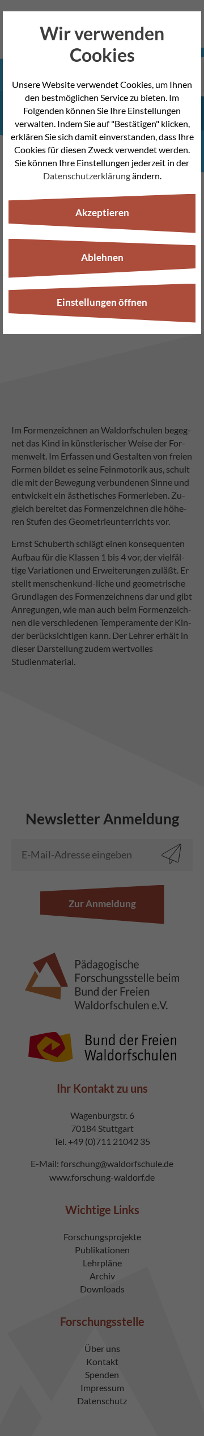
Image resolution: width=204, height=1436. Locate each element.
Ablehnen (102, 257)
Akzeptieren (102, 212)
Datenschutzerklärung (86, 175)
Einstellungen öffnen (102, 302)
